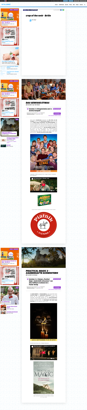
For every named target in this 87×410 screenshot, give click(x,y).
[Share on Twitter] (62, 10)
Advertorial (16, 9)
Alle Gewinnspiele (57, 108)
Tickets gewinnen (6, 283)
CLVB (39, 286)
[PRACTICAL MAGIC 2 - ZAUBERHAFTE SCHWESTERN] (10, 127)
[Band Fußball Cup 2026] (10, 36)
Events (66, 4)
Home (56, 4)
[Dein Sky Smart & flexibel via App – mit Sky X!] (10, 17)
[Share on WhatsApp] (63, 10)
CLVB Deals (61, 4)
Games (81, 4)
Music (77, 4)
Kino (17, 119)
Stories (11, 9)
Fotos (70, 4)
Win (74, 4)
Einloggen (58, 113)
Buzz (17, 48)
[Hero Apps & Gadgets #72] (10, 56)
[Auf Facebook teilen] (60, 10)
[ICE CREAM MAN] (10, 295)
